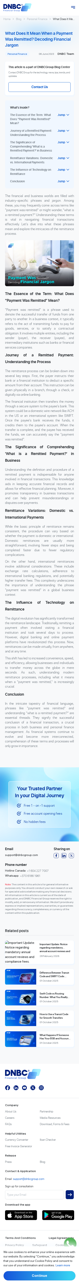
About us (10, 1111)
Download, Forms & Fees (54, 1124)
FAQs (8, 1124)
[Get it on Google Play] (58, 1215)
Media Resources (50, 1118)
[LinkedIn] (63, 855)
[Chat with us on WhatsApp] (70, 1244)
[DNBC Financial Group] (17, 7)
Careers (9, 1118)
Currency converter (16, 1140)
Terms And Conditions (20, 1238)
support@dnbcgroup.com (21, 855)
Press (8, 1162)
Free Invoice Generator (18, 1146)
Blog (18, 19)
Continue (39, 1276)
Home (7, 19)
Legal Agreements (61, 1238)
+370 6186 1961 (30, 876)
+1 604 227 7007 (38, 871)
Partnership (46, 1111)
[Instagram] (41, 1087)
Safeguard (39, 1245)
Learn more (63, 1265)
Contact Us (39, 87)
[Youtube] (24, 1087)
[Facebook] (56, 855)
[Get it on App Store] (21, 1215)
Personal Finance (37, 19)
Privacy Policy (14, 1245)
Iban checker (48, 1140)
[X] (71, 855)
